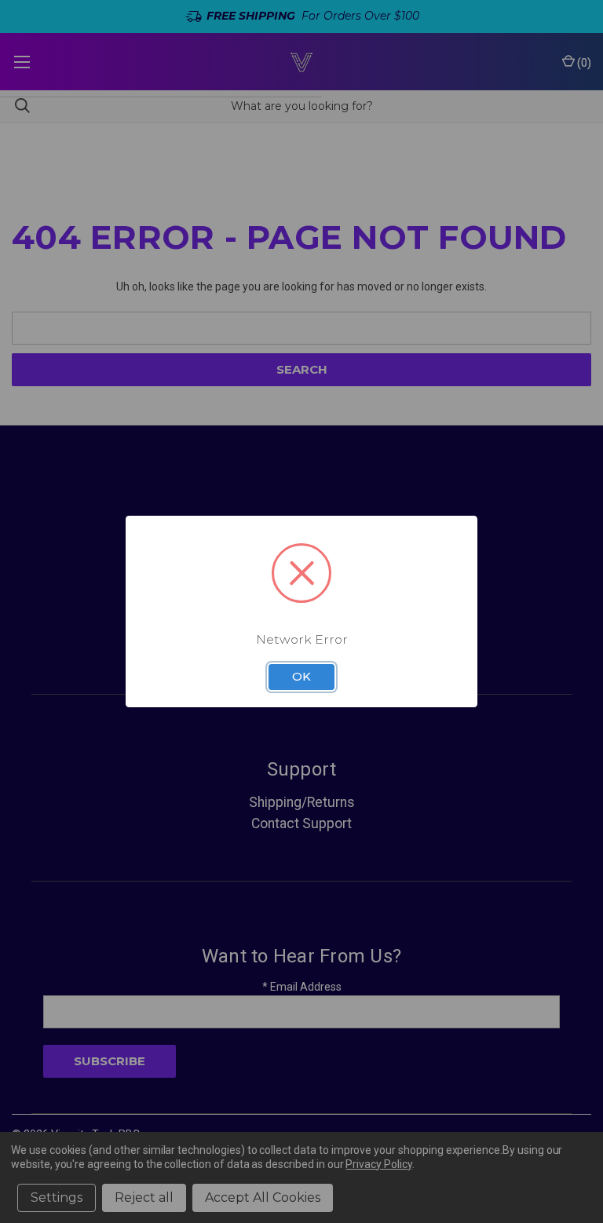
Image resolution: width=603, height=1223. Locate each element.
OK (301, 677)
